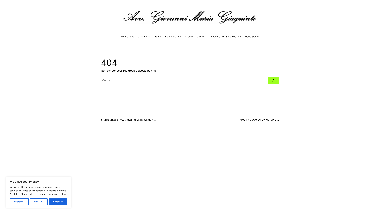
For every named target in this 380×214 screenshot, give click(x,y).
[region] (38, 192)
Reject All (38, 201)
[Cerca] (273, 80)
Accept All (58, 201)
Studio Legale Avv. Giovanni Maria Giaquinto (128, 119)
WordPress (272, 119)
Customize (19, 201)
